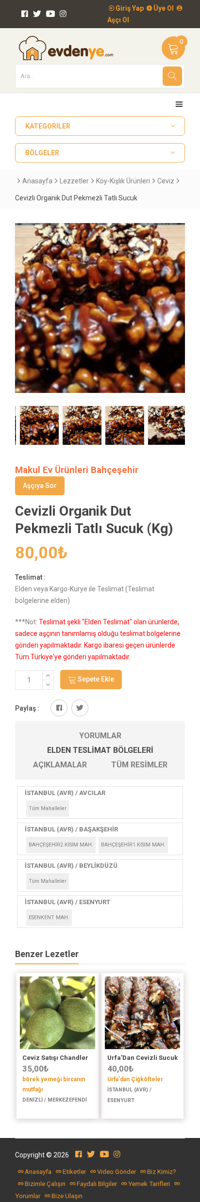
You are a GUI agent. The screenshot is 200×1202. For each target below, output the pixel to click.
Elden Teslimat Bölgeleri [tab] (100, 750)
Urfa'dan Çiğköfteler (135, 1079)
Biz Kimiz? (161, 1171)
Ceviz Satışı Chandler (55, 1057)
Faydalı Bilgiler (97, 1183)
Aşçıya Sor (40, 485)
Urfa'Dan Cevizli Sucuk (142, 1057)
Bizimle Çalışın (45, 1183)
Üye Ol (163, 8)
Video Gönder (116, 1171)
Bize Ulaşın (67, 1196)
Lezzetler (74, 181)
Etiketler (74, 1171)
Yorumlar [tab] (100, 735)
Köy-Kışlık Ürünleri (123, 181)
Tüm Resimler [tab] (139, 764)
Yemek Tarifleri (149, 1183)
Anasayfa (37, 181)
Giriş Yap (129, 8)
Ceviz (165, 181)
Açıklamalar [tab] (60, 764)
